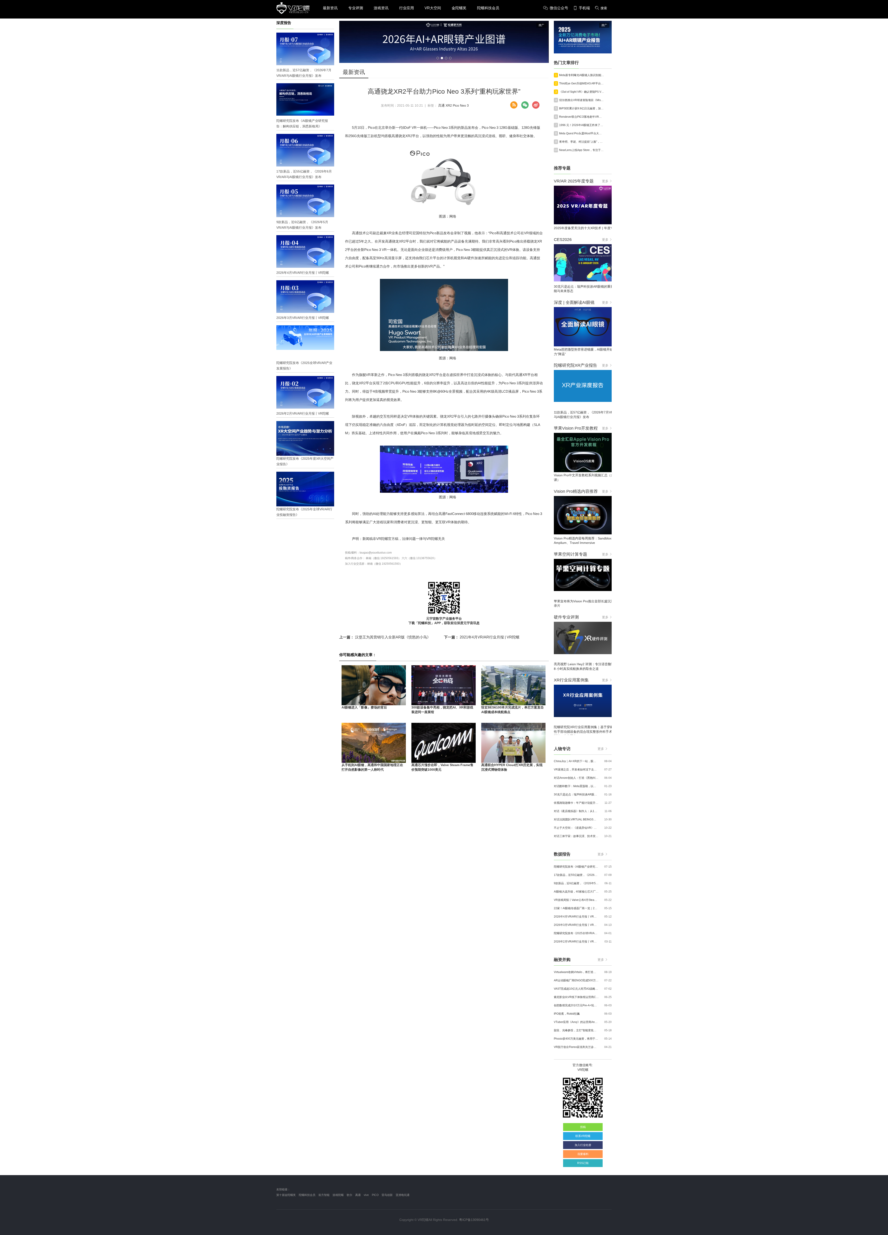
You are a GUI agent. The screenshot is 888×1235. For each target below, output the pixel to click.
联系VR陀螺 (582, 1136)
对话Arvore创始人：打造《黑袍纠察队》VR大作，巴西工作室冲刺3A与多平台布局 (576, 777)
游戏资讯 (381, 8)
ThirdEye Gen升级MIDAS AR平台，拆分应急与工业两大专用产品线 (581, 83)
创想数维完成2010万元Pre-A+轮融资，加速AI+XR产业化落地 (576, 1005)
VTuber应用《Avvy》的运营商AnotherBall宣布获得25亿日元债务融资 (576, 1022)
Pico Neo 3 (461, 105)
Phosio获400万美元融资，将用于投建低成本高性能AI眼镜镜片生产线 (576, 1038)
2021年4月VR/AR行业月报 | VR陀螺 (481, 637)
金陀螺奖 (459, 8)
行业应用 (406, 8)
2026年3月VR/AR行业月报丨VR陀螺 (576, 925)
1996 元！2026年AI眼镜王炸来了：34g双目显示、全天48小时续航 (581, 125)
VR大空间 (433, 8)
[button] (438, 58)
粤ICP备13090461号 (474, 1220)
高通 (441, 105)
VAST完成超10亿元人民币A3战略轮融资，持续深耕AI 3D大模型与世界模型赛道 (576, 988)
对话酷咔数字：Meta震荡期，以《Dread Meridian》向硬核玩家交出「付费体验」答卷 (576, 786)
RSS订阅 (583, 1163)
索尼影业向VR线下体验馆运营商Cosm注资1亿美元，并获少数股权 (576, 997)
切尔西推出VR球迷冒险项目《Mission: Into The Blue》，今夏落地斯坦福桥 (581, 100)
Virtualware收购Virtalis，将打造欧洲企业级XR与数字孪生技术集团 (576, 972)
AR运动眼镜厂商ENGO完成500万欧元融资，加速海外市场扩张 (576, 980)
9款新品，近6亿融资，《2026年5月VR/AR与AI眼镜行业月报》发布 (576, 883)
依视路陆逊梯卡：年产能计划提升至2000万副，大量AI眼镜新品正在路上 (576, 802)
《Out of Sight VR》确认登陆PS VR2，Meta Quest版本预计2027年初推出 (581, 91)
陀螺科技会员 (488, 8)
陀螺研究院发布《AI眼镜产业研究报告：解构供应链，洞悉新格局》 (576, 866)
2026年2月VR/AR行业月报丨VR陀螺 (576, 941)
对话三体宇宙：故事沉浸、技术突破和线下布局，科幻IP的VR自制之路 (576, 836)
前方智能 (324, 1195)
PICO (375, 1195)
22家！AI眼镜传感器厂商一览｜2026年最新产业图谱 (576, 908)
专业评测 (355, 8)
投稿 (583, 1127)
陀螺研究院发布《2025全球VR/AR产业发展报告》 (576, 933)
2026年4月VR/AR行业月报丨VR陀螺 (576, 916)
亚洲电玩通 (403, 1195)
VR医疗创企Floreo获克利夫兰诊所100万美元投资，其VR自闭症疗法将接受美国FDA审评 (576, 1047)
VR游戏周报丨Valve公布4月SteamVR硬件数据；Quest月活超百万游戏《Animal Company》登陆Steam (576, 900)
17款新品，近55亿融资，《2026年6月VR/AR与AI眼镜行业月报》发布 (576, 875)
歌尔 (349, 1195)
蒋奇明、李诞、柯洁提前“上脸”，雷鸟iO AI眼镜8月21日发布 (581, 141)
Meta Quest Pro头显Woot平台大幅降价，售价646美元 (581, 133)
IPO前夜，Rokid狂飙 (567, 1013)
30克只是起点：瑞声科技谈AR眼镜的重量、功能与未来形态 (576, 794)
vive (366, 1195)
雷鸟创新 (387, 1195)
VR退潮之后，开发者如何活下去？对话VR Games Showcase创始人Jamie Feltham (576, 769)
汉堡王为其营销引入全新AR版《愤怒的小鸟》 (385, 637)
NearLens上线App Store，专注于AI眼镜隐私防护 (581, 150)
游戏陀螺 (338, 1195)
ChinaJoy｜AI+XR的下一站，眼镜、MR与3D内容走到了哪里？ (576, 761)
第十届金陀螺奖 (286, 1195)
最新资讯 (330, 8)
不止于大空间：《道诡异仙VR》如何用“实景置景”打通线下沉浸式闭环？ (576, 827)
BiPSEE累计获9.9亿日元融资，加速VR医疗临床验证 (581, 108)
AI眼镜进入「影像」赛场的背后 (364, 707)
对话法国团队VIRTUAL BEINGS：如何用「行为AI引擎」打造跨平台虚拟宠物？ (576, 819)
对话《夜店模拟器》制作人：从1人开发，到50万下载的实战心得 (576, 811)
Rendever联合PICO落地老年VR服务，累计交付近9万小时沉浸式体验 (581, 116)
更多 (605, 181)
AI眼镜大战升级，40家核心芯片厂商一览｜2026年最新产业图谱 (576, 891)
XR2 (449, 105)
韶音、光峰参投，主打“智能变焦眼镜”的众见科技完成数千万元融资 (576, 1030)
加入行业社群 (583, 1145)
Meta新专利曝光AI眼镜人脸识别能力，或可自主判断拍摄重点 (581, 75)
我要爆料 (583, 1154)
